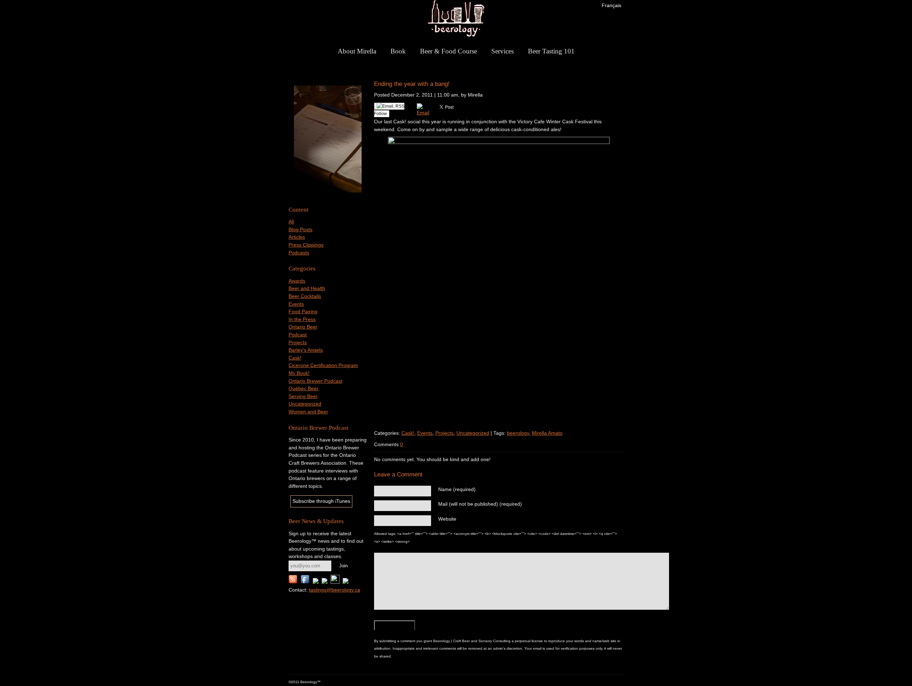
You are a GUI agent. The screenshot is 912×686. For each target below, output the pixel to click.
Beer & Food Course (448, 51)
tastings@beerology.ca (334, 590)
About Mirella (357, 51)
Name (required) (457, 489)
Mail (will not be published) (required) (480, 504)
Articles (297, 237)
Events (296, 304)
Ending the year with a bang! (412, 83)
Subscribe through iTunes (321, 501)
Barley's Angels (306, 350)
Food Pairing (303, 311)
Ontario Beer (303, 327)
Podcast (298, 334)
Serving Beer (303, 396)
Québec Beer (303, 388)
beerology (518, 433)
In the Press (302, 319)
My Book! (299, 373)
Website (447, 519)
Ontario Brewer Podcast (315, 381)
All (291, 222)
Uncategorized (305, 404)
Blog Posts (300, 229)
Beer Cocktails (305, 296)
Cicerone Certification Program (323, 365)
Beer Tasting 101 (551, 51)
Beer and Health (307, 288)
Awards (297, 281)
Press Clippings (306, 245)
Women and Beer (308, 411)
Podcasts (299, 253)
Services (502, 51)
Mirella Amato (547, 433)
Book (398, 51)
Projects (298, 342)
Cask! (295, 358)
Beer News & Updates (316, 521)
